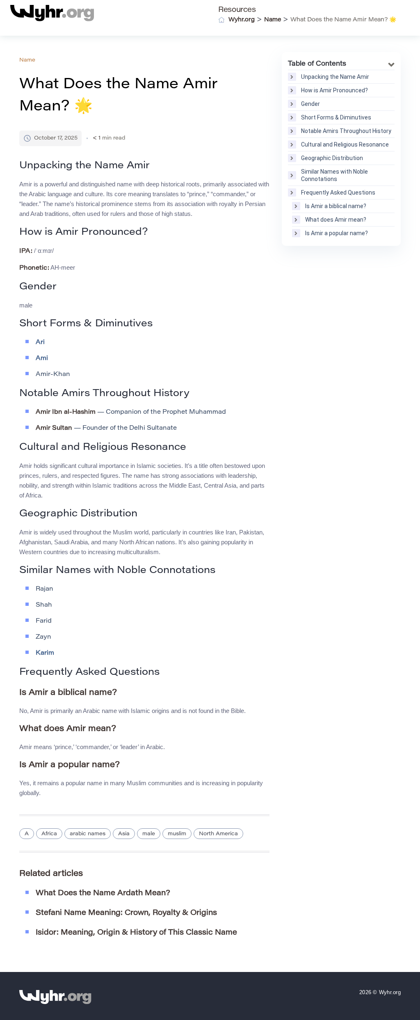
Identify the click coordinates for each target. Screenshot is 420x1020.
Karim (45, 653)
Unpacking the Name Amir (335, 76)
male (148, 834)
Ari (40, 342)
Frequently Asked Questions (338, 192)
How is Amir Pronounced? (334, 90)
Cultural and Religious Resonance (345, 144)
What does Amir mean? (335, 219)
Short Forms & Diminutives (336, 117)
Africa (49, 834)
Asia (124, 834)
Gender (310, 104)
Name (27, 60)
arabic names (87, 834)
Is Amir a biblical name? (335, 206)
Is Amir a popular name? (336, 233)
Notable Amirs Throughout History (346, 131)
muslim (177, 834)
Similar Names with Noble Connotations (334, 175)
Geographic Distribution (332, 158)
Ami (42, 358)
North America (218, 834)
